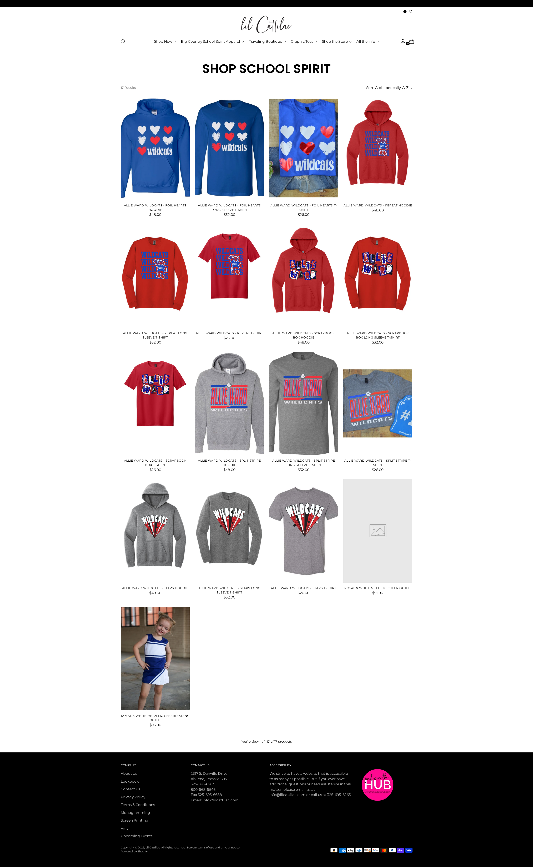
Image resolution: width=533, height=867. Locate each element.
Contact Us (130, 789)
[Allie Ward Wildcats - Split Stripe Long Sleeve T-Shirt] (303, 403)
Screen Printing (134, 820)
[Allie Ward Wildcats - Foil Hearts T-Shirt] (303, 148)
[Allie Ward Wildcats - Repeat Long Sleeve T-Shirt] (155, 276)
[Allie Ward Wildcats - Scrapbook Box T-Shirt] (155, 403)
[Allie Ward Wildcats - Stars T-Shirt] (303, 531)
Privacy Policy (133, 797)
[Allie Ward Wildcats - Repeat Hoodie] (377, 148)
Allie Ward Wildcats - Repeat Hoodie (378, 205)
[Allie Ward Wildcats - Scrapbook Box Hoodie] (303, 276)
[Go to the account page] (401, 41)
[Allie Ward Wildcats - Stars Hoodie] (155, 531)
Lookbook (130, 781)
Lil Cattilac (153, 847)
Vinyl (125, 828)
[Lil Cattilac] (266, 24)
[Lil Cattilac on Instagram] (410, 12)
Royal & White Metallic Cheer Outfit (377, 588)
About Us (129, 773)
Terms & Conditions (138, 805)
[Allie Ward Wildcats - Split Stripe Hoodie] (229, 403)
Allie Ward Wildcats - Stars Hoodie (155, 588)
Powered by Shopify (134, 851)
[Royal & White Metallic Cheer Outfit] (377, 531)
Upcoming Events (136, 836)
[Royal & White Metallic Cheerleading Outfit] (155, 658)
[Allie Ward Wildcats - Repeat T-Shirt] (229, 276)
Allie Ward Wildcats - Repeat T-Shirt (229, 333)
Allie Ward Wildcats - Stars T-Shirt (303, 588)
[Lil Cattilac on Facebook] (405, 12)
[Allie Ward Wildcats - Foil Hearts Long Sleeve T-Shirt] (229, 148)
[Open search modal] (123, 41)
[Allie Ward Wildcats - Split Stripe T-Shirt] (377, 403)
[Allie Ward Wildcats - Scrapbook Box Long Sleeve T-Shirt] (377, 276)
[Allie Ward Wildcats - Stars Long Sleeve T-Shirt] (229, 531)
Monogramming (135, 813)
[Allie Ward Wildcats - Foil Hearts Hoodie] (155, 148)
